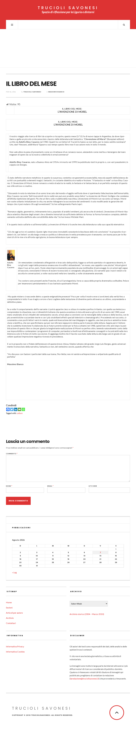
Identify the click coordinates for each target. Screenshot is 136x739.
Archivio (10, 618)
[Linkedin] (15, 409)
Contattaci (11, 623)
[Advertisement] (68, 49)
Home (9, 602)
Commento (12, 453)
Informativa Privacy (15, 646)
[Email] (19, 409)
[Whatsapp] (23, 409)
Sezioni (9, 607)
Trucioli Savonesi (32, 92)
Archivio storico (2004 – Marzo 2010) (87, 614)
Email (50, 486)
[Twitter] (11, 409)
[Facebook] (8, 409)
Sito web (93, 486)
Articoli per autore (14, 612)
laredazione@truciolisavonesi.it (84, 678)
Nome (9, 486)
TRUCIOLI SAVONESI (68, 8)
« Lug (14, 572)
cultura (19, 413)
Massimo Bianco (56, 92)
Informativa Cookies (15, 651)
